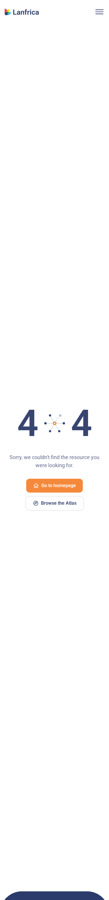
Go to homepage (58, 485)
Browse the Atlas (58, 503)
